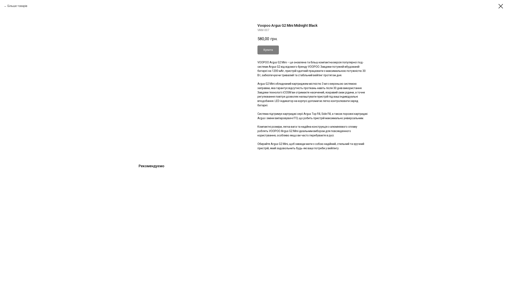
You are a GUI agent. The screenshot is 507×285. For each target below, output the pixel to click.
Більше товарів (17, 6)
